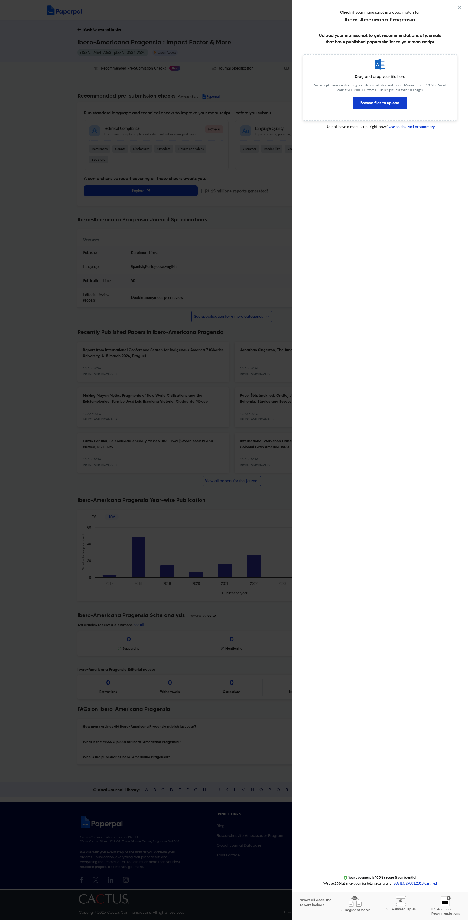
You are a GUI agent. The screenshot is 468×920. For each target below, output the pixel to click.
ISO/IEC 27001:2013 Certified (414, 883)
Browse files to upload (379, 103)
